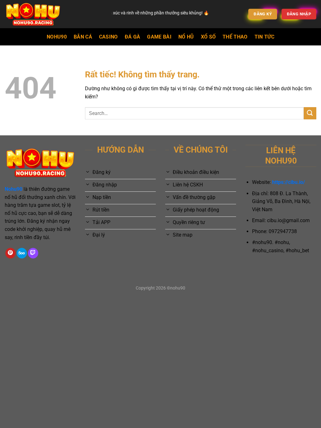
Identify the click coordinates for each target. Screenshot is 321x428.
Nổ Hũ (186, 37)
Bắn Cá (83, 37)
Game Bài (159, 37)
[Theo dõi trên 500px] (22, 253)
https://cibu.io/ (288, 182)
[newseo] (54, 14)
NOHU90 (57, 37)
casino (108, 37)
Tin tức (264, 37)
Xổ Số (208, 37)
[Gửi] (310, 113)
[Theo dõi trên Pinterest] (10, 253)
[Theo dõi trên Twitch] (33, 253)
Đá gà (132, 37)
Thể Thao (235, 37)
